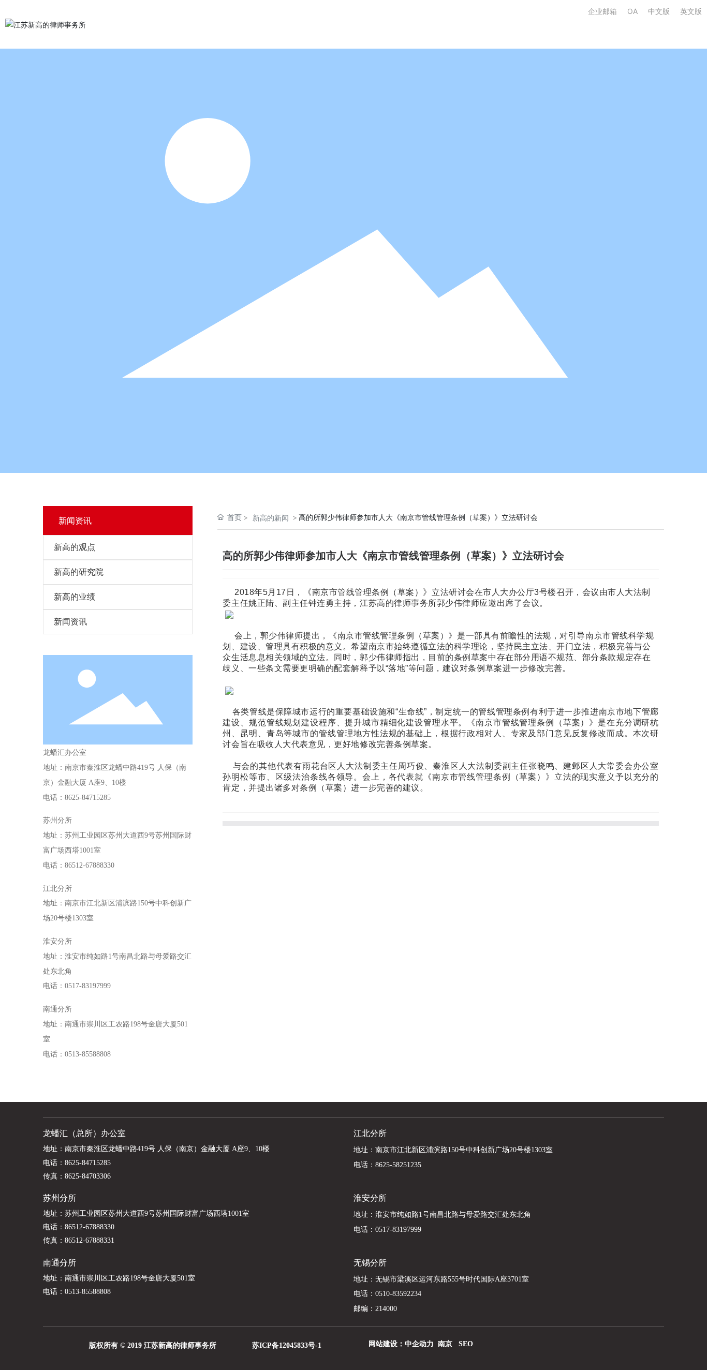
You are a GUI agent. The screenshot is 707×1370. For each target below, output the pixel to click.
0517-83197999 (88, 986)
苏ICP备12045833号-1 (286, 1345)
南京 (445, 1344)
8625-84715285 (88, 797)
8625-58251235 (398, 1165)
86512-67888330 (89, 865)
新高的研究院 (79, 572)
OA (632, 11)
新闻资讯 (70, 621)
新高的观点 (74, 547)
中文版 (659, 11)
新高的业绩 (74, 596)
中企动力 (419, 1344)
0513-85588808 (88, 1054)
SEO (466, 1344)
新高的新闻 (271, 517)
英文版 (691, 11)
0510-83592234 (398, 1294)
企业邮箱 (607, 11)
